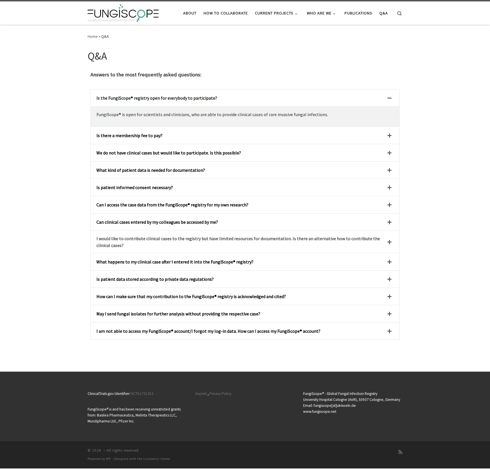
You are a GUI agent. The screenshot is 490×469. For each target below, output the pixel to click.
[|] (123, 12)
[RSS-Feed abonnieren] (400, 452)
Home (93, 36)
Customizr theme (156, 459)
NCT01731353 (142, 393)
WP (108, 459)
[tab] (245, 98)
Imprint (201, 393)
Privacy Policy (220, 393)
